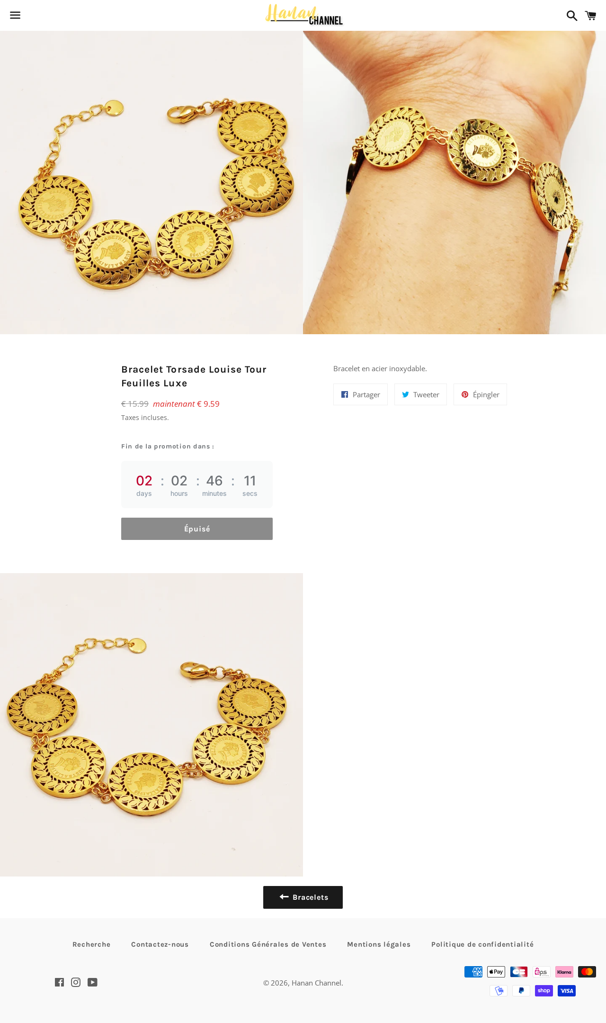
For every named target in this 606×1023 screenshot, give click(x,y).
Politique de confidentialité (482, 944)
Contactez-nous (160, 944)
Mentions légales (378, 944)
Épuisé (197, 528)
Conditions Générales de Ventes (268, 944)
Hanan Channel (316, 982)
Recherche (91, 944)
